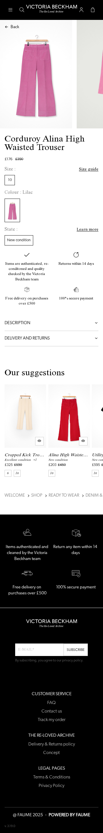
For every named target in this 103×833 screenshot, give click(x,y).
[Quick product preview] (39, 441)
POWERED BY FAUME (69, 815)
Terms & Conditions (51, 777)
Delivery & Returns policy (51, 744)
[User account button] (81, 10)
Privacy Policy (51, 786)
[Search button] (21, 10)
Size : (10, 169)
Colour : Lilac (19, 193)
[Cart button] (92, 10)
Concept (51, 753)
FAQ (51, 703)
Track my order (52, 720)
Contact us (51, 711)
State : (11, 230)
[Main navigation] (10, 10)
